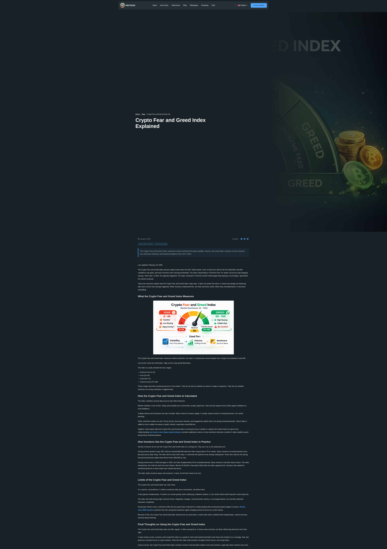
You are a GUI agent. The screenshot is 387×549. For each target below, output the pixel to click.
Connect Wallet (258, 5)
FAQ (213, 5)
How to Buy (164, 5)
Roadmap (204, 5)
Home (137, 114)
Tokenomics (176, 5)
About (155, 5)
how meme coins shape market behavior (165, 432)
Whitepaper (194, 5)
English (243, 5)
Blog (185, 5)
